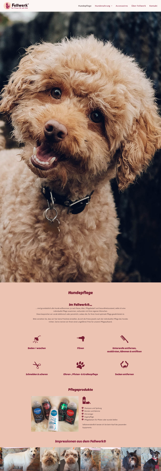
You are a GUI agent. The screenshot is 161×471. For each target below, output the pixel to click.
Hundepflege (84, 5)
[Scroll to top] (157, 467)
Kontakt (153, 5)
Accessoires (122, 5)
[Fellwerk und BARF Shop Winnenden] (16, 6)
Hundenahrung (102, 5)
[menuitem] (85, 6)
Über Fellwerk (138, 5)
